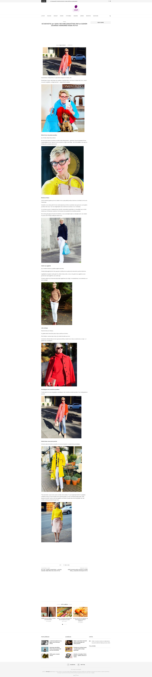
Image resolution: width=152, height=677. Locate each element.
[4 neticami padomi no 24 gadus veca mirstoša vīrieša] (44, 642)
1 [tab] (62, 624)
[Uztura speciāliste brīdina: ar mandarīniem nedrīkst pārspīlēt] (80, 612)
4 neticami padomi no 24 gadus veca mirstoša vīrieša (56, 642)
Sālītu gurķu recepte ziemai (55, 655)
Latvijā (43, 15)
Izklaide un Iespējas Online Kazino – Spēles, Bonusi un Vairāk (80, 655)
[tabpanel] (48, 614)
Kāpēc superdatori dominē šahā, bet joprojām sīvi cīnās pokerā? (80, 642)
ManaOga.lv (48, 671)
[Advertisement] (64, 35)
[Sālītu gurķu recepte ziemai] (44, 655)
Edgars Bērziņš (62, 45)
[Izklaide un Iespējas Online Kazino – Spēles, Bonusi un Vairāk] (68, 655)
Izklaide (49, 15)
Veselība (76, 15)
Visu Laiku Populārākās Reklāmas (58, 1)
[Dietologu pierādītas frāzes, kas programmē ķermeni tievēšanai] (44, 649)
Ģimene (82, 15)
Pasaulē (55, 15)
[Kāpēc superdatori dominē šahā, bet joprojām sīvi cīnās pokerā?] (68, 642)
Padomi (61, 15)
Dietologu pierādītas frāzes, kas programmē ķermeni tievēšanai (55, 649)
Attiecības (68, 15)
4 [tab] (66, 624)
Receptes (88, 15)
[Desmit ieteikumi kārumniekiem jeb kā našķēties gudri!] (64, 612)
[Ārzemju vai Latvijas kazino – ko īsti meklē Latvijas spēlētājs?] (68, 649)
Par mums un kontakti (76, 669)
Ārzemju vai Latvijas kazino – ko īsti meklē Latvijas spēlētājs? (80, 649)
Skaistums (95, 15)
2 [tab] (63, 624)
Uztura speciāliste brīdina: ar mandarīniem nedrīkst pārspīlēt (80, 619)
